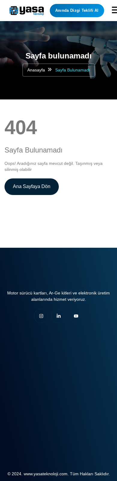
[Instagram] (41, 316)
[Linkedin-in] (58, 316)
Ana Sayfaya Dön (31, 186)
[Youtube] (76, 316)
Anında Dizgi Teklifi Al (77, 10)
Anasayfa (36, 70)
